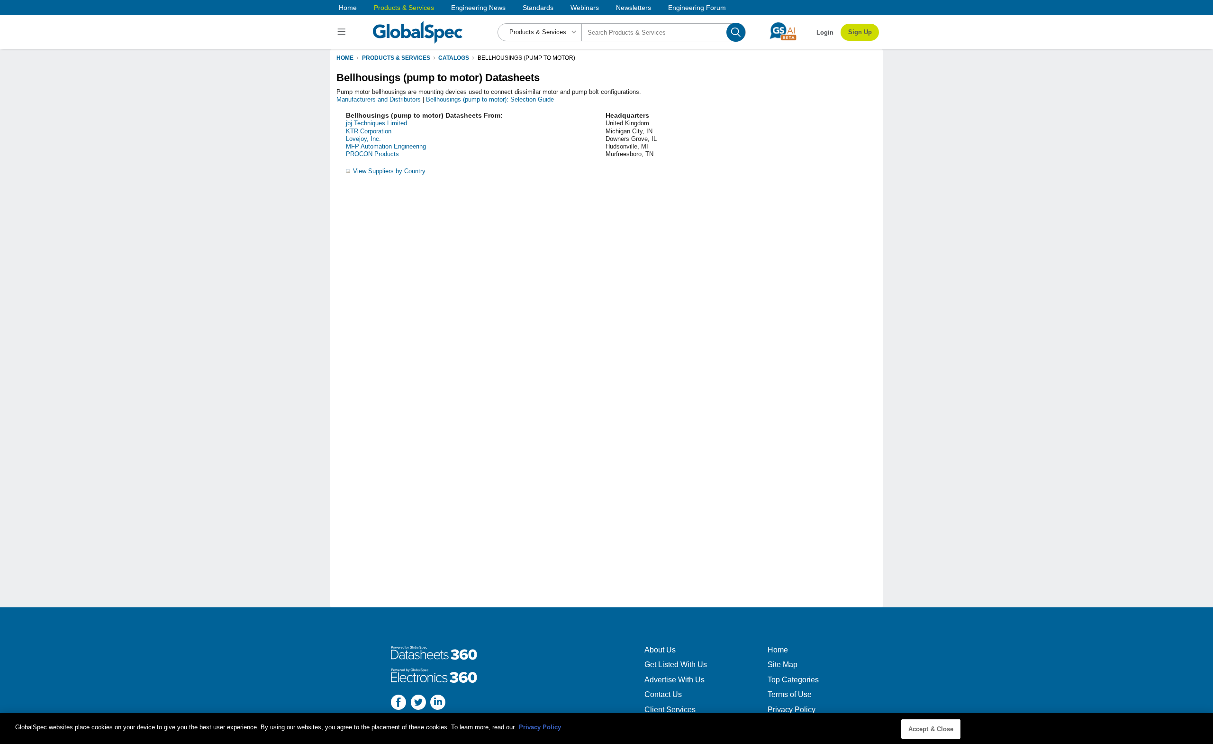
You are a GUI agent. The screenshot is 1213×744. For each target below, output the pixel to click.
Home (348, 7)
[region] (606, 728)
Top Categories (793, 680)
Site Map (782, 664)
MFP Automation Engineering (386, 146)
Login (824, 32)
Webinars (584, 7)
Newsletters (633, 7)
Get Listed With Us (675, 664)
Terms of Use (790, 694)
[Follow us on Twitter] (418, 703)
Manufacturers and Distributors (378, 99)
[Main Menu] (342, 32)
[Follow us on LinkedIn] (437, 703)
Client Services (670, 710)
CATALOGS (453, 58)
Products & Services (404, 7)
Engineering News (478, 7)
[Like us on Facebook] (398, 703)
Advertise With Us (674, 680)
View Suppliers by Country (389, 171)
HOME (344, 58)
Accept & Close (931, 729)
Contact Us (663, 694)
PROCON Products (372, 154)
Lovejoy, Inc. (363, 138)
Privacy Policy (791, 710)
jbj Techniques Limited (376, 123)
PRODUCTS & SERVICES (396, 58)
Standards (538, 7)
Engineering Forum (697, 7)
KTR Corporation (368, 131)
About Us (660, 650)
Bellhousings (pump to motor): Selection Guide (490, 99)
